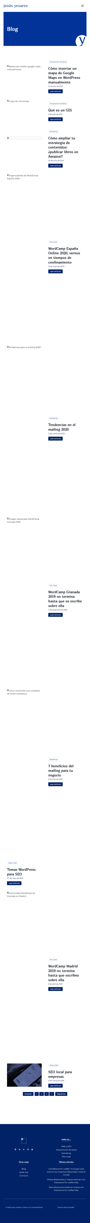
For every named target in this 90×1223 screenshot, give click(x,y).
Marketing (54, 132)
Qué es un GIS (60, 110)
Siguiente (61, 1094)
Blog (24, 1169)
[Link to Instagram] (19, 1149)
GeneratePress (37, 1207)
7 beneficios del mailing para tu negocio (61, 770)
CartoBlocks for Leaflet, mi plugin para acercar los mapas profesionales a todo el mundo (66, 1172)
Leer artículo (55, 91)
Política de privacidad (66, 1207)
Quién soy (23, 1172)
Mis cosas (53, 242)
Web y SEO (12, 863)
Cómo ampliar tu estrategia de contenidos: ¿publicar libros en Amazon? (63, 147)
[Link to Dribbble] (28, 1149)
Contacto (23, 1176)
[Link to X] (15, 1149)
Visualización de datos (58, 62)
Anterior (28, 1094)
